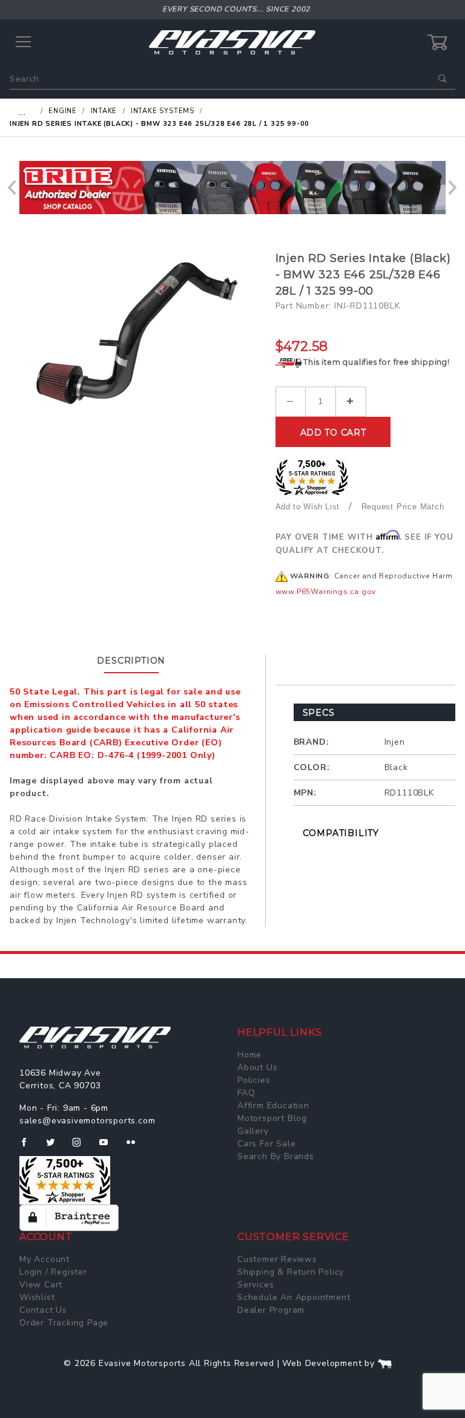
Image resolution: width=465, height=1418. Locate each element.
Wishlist (36, 1297)
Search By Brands (275, 1156)
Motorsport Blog (272, 1118)
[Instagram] (81, 1147)
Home (249, 1054)
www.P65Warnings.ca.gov (326, 591)
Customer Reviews (277, 1259)
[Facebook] (28, 1147)
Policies (253, 1080)
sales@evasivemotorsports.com (87, 1120)
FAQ (246, 1093)
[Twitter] (55, 1147)
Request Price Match (402, 506)
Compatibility (341, 833)
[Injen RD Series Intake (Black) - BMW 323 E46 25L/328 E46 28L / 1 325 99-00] (138, 332)
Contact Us (43, 1310)
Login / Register (53, 1272)
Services (255, 1284)
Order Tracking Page (63, 1322)
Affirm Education (273, 1105)
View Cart (40, 1284)
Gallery (253, 1131)
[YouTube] (109, 1147)
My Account (44, 1259)
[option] (232, 187)
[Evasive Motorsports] (232, 42)
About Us (257, 1067)
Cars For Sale (266, 1143)
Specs (319, 712)
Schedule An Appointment (293, 1297)
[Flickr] (136, 1147)
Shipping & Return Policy (290, 1272)
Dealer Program (271, 1310)
